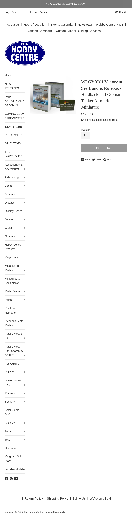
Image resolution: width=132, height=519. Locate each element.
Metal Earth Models (15, 268)
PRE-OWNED (13, 135)
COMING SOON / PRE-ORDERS (15, 116)
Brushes (10, 194)
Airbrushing (15, 177)
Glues (15, 227)
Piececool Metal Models (14, 323)
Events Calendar (62, 24)
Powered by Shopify (55, 512)
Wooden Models (15, 469)
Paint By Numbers (10, 310)
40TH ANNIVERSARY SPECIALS (14, 101)
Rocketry (15, 393)
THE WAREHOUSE (13, 154)
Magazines (11, 257)
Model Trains (15, 291)
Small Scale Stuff (12, 412)
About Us (13, 24)
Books (15, 185)
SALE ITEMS (13, 143)
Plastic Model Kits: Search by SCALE (15, 351)
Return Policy (33, 498)
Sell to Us (79, 498)
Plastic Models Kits (15, 336)
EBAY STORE (13, 126)
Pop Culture (12, 363)
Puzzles (15, 372)
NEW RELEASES (12, 86)
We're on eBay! (100, 498)
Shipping (86, 120)
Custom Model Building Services (78, 31)
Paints (15, 299)
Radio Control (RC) (15, 382)
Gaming (15, 219)
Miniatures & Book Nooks (12, 281)
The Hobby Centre (33, 512)
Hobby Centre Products (13, 247)
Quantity (85, 130)
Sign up (44, 12)
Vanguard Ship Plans (13, 458)
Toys (15, 439)
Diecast (15, 202)
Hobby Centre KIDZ (109, 24)
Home (8, 75)
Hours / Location (35, 24)
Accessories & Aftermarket (15, 167)
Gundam (15, 236)
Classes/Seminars (39, 31)
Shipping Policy (57, 498)
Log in (33, 12)
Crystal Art (11, 448)
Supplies (15, 422)
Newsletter (85, 24)
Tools (15, 431)
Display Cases (13, 211)
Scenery (15, 401)
